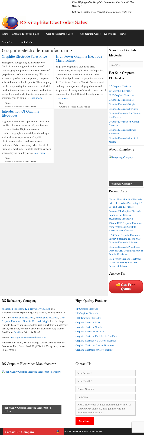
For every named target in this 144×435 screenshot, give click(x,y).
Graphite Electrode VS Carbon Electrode (96, 340)
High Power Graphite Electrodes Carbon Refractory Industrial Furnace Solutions (125, 262)
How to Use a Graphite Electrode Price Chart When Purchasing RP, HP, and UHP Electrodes (125, 203)
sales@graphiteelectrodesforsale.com (111, 11)
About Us (7, 42)
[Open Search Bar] (140, 42)
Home (5, 33)
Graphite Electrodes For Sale (123, 108)
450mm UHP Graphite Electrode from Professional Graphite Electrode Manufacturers (125, 226)
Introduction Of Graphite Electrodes (20, 113)
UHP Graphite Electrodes (121, 95)
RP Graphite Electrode (120, 86)
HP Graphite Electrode (120, 90)
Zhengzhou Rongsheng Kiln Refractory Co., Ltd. (26, 308)
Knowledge (110, 33)
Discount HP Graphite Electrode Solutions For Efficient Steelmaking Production (125, 215)
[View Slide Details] (126, 171)
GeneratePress (95, 431)
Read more (36, 97)
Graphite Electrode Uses (59, 33)
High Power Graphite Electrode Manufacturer (79, 58)
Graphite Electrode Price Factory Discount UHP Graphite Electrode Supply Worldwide (126, 250)
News (123, 33)
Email (17, 332)
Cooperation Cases (90, 33)
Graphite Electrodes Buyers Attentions (95, 345)
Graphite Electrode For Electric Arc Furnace (98, 336)
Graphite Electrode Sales (25, 33)
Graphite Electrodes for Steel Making (94, 349)
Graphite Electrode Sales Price (24, 56)
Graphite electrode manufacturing (20, 106)
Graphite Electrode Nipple (122, 104)
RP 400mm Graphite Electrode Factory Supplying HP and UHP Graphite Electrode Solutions (125, 238)
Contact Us (26, 42)
